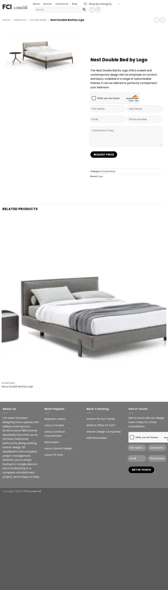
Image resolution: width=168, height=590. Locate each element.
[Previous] (4, 396)
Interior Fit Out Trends (100, 419)
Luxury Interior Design (58, 448)
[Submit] (84, 9)
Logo (100, 176)
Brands (47, 3)
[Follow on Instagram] (98, 9)
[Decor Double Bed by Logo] (84, 298)
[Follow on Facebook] (92, 9)
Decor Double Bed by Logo (17, 386)
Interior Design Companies (103, 432)
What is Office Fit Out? (100, 425)
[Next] (13, 396)
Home (6, 20)
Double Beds (38, 20)
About (36, 3)
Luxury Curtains (54, 425)
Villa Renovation (96, 438)
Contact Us (61, 3)
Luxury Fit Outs (53, 455)
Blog (74, 3)
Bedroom (20, 20)
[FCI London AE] (15, 6)
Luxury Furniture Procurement (54, 434)
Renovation (51, 442)
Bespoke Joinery (55, 419)
